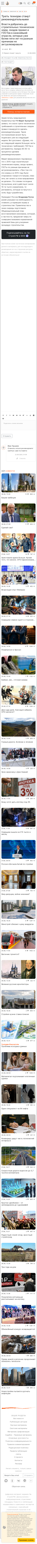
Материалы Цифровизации (19, 1432)
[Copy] (17, 458)
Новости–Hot (13, 11)
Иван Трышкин (13, 446)
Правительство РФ (24, 58)
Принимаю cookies (26, 1540)
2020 (20, 11)
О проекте (18, 1457)
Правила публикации (18, 1451)
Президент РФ (9, 58)
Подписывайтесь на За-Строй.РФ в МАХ (18, 234)
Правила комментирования (18, 1444)
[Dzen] (31, 1481)
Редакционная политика (18, 1448)
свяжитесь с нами (7, 97)
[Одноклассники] (12, 1481)
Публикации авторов (18, 1422)
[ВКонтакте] (18, 1481)
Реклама (18, 1464)
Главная (5, 11)
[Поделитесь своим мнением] (18, 425)
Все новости (18, 1418)
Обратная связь (18, 1486)
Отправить (7, 436)
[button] (2, 3)
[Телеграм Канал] (25, 1481)
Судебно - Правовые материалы (18, 1435)
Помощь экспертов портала (18, 112)
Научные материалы (18, 1425)
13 (26, 494)
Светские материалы (18, 1428)
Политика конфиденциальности (18, 1441)
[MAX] (6, 1481)
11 (26, 524)
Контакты (18, 1460)
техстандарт (8, 62)
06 (24, 11)
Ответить (22, 458)
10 (26, 554)
